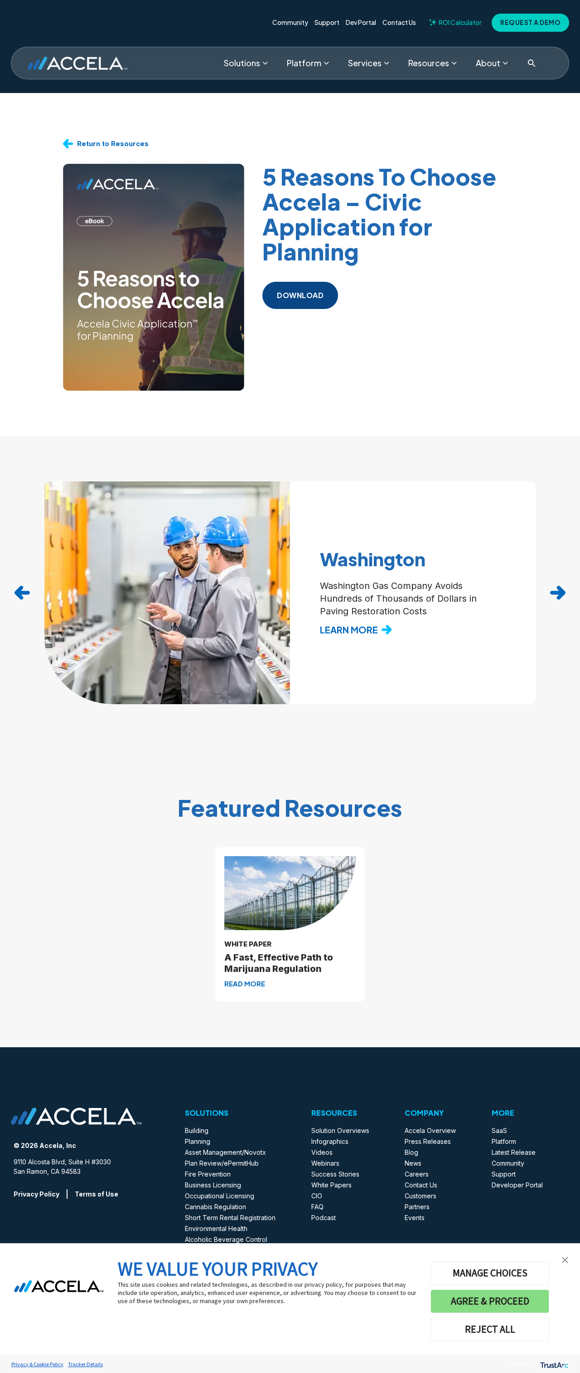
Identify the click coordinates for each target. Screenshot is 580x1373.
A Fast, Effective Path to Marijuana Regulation (278, 963)
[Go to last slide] (22, 593)
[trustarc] (553, 1364)
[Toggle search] (531, 63)
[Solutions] (265, 63)
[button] (565, 1259)
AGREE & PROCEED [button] (490, 1301)
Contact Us (399, 23)
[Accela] (77, 63)
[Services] (386, 63)
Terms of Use (96, 1194)
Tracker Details (85, 1364)
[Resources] (454, 63)
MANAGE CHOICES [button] (490, 1272)
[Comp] (505, 63)
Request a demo (530, 22)
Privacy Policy (36, 1194)
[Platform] (326, 63)
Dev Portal (361, 23)
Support (326, 23)
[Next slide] (557, 593)
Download (300, 295)
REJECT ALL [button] (490, 1329)
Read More (244, 983)
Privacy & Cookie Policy (37, 1364)
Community (290, 23)
